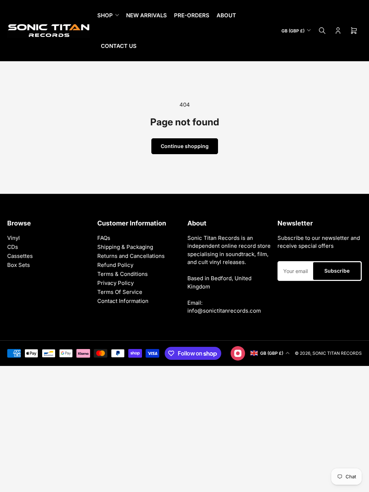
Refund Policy (115, 264)
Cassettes (20, 255)
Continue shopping (185, 146)
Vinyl (13, 237)
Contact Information (122, 301)
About (226, 15)
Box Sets (18, 264)
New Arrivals (146, 15)
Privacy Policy (115, 282)
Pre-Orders (191, 15)
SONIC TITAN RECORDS (337, 353)
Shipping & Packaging (125, 246)
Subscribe (337, 271)
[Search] (322, 31)
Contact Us (119, 46)
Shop (105, 15)
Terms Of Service (119, 292)
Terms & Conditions (122, 273)
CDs (12, 246)
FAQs (103, 237)
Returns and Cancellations (131, 255)
